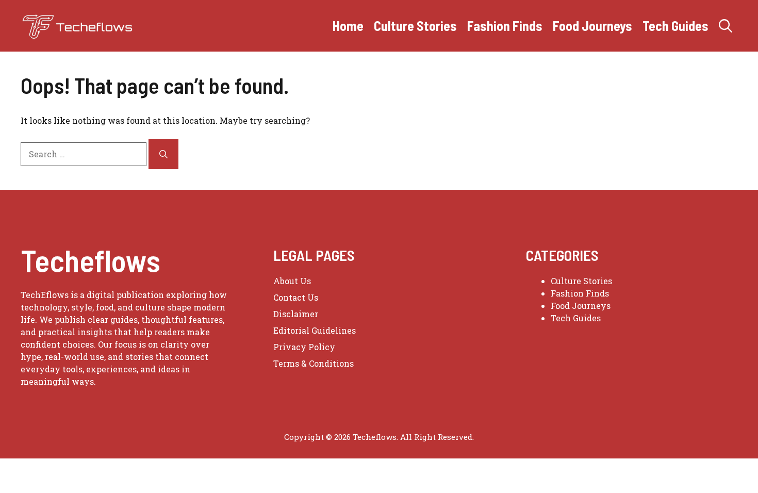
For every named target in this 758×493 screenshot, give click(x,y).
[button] (725, 25)
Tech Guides (675, 26)
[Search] (163, 154)
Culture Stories (415, 26)
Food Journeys (592, 26)
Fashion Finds (504, 26)
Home (348, 26)
